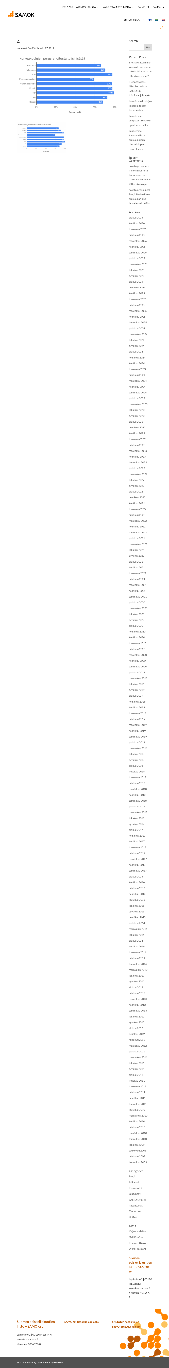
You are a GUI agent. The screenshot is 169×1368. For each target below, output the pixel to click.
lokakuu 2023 (136, 409)
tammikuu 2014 (138, 963)
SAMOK (157, 7)
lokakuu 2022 (136, 479)
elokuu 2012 (136, 1028)
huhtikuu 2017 (137, 853)
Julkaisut (134, 1182)
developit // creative (52, 1362)
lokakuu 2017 (136, 818)
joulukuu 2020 (137, 602)
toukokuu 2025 (137, 299)
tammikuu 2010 (138, 1138)
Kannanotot (135, 1187)
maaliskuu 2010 (138, 1133)
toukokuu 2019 (137, 713)
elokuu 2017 (136, 829)
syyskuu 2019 (136, 689)
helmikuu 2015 (137, 917)
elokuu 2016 (136, 876)
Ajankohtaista (86, 7)
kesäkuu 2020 (137, 637)
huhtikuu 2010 (137, 1127)
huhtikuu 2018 (137, 783)
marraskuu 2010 (138, 1115)
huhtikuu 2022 (137, 514)
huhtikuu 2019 (137, 718)
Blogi (132, 1176)
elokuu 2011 (136, 1074)
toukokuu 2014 (137, 952)
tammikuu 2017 (138, 870)
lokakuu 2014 (136, 934)
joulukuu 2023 (137, 398)
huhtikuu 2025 (137, 304)
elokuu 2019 (136, 695)
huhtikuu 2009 (137, 1156)
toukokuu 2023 (137, 438)
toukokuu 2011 (137, 1086)
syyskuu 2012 (136, 1022)
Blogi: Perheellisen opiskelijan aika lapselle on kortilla (139, 199)
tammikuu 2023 (138, 462)
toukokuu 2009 (137, 1150)
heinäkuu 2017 (137, 835)
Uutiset (133, 1217)
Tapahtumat (136, 1205)
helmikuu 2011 (137, 1097)
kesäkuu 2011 (137, 1080)
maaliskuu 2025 (138, 310)
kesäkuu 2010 (137, 1121)
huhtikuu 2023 (137, 444)
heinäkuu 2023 (137, 427)
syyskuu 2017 (136, 823)
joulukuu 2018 (137, 742)
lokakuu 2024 (136, 339)
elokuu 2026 (136, 217)
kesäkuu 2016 (137, 882)
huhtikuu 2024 (137, 374)
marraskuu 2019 (138, 678)
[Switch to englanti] (163, 19)
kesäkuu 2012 (137, 1033)
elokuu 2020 (136, 625)
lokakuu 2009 (136, 1144)
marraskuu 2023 (138, 404)
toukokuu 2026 (137, 229)
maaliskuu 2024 (138, 380)
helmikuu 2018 (137, 794)
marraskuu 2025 (138, 264)
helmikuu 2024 (137, 386)
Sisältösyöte (136, 1237)
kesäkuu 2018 (137, 771)
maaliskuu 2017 (138, 858)
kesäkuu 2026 (137, 223)
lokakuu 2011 (136, 1063)
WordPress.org (137, 1248)
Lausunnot (134, 1193)
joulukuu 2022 (137, 468)
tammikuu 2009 (138, 1162)
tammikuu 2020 (138, 666)
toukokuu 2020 (137, 643)
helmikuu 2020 (137, 660)
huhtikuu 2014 (137, 957)
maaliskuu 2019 (138, 724)
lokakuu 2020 (136, 614)
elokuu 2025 (136, 281)
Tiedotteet (135, 1211)
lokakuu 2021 (136, 549)
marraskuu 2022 (138, 474)
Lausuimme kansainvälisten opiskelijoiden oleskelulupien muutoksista (137, 139)
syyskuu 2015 (136, 911)
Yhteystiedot (133, 19)
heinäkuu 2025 (137, 287)
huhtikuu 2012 (137, 1039)
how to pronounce (139, 165)
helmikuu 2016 (137, 893)
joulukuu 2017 (137, 806)
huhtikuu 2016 (137, 888)
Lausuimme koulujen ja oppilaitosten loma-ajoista (140, 106)
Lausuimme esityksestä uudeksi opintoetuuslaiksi (140, 120)
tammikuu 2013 (138, 1010)
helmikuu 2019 (137, 730)
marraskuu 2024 (138, 334)
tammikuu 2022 (138, 532)
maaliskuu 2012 (138, 1045)
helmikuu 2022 (137, 526)
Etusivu (68, 7)
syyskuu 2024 (136, 345)
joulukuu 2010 (137, 1109)
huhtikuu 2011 (137, 1092)
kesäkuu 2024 (137, 363)
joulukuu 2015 (137, 899)
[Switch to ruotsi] (156, 19)
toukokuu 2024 (137, 369)
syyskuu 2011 (136, 1068)
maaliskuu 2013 (138, 998)
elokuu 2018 (136, 765)
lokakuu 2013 (136, 975)
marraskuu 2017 (138, 812)
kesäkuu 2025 (137, 293)
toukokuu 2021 (137, 573)
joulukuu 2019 (137, 672)
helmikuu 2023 (137, 456)
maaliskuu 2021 (138, 584)
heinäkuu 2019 (137, 701)
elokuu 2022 (136, 491)
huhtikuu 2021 (137, 578)
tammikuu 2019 (138, 736)
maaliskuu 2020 (138, 654)
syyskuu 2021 (136, 555)
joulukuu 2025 (137, 258)
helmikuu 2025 (137, 316)
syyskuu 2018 (136, 759)
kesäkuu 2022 (137, 503)
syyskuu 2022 (136, 485)
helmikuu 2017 (137, 864)
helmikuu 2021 (137, 590)
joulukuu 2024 (137, 328)
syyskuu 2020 (136, 619)
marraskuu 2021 (138, 544)
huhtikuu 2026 (137, 234)
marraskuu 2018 (138, 748)
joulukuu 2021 (137, 538)
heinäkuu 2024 (137, 357)
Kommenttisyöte (138, 1242)
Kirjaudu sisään (137, 1231)
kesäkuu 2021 (137, 567)
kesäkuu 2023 (137, 433)
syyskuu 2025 (136, 275)
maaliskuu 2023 (138, 450)
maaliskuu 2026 (138, 240)
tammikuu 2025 (138, 322)
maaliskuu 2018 (138, 789)
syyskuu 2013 (136, 981)
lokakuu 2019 (136, 683)
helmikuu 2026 (137, 246)
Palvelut (143, 7)
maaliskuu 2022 (138, 520)
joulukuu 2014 (137, 923)
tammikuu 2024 (138, 392)
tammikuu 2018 (138, 800)
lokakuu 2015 (136, 905)
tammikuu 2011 (138, 1103)
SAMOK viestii (137, 1199)
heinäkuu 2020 (137, 631)
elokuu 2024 (136, 351)
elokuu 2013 (136, 987)
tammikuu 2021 (138, 596)
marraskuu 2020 (138, 608)
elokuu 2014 (136, 940)
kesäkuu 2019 (137, 707)
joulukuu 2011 (137, 1051)
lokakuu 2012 (136, 1016)
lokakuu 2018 (136, 753)
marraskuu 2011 (138, 1057)
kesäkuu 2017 (137, 841)
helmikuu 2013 (137, 1004)
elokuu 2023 (136, 421)
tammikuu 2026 (138, 252)
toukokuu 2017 (137, 847)
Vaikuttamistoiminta (117, 7)
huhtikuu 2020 (137, 649)
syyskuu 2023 (136, 415)
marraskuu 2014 (138, 928)
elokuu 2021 (136, 561)
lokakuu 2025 (136, 270)
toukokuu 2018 (137, 777)
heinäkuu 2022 (137, 497)
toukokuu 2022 (137, 509)
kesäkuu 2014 (137, 946)
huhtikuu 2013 (137, 993)
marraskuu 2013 (138, 969)
